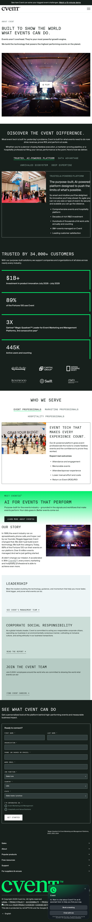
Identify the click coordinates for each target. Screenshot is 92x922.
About (4, 849)
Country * (8, 781)
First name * (9, 733)
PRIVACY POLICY (17, 902)
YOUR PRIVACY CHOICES (23, 905)
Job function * (10, 772)
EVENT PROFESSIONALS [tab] (27, 409)
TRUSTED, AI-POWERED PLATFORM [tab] (34, 158)
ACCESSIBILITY (32, 902)
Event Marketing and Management (20, 806)
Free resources (8, 860)
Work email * (9, 762)
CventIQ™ (13, 560)
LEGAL (4, 902)
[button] (46, 84)
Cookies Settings (44, 905)
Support (5, 865)
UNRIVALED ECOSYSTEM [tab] (34, 165)
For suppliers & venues (12, 871)
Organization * (10, 742)
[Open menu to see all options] (88, 9)
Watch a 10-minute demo (70, 2)
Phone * (17, 752)
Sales (4, 843)
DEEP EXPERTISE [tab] (61, 165)
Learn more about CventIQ (20, 519)
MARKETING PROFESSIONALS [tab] (61, 409)
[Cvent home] (11, 9)
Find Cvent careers (17, 693)
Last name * (52, 733)
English (8, 914)
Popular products (9, 854)
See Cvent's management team (22, 610)
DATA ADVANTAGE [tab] (68, 158)
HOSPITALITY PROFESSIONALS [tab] (46, 416)
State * (7, 791)
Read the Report (15, 651)
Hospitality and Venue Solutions (19, 809)
